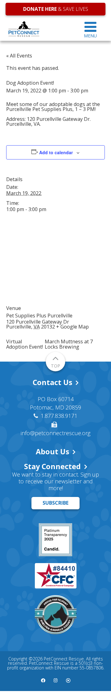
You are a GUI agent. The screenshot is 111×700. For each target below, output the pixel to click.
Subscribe (55, 502)
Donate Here (40, 9)
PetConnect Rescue (41, 29)
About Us (52, 451)
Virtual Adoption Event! (24, 344)
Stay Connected (52, 466)
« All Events (19, 55)
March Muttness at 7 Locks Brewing (69, 344)
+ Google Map (72, 326)
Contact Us (52, 382)
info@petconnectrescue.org (55, 433)
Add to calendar (56, 152)
